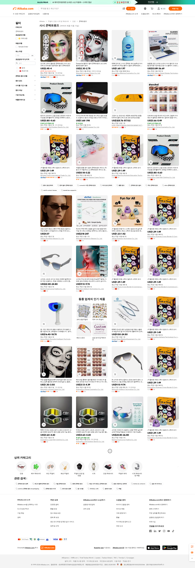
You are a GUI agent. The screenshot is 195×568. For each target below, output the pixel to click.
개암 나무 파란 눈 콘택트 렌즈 (98, 484)
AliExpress (65, 558)
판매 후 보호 (54, 517)
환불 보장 (53, 509)
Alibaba (42, 21)
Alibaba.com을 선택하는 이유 (27, 504)
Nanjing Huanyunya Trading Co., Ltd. (52, 289)
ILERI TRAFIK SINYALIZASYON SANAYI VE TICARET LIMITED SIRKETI (127, 125)
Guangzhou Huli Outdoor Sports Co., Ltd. (54, 127)
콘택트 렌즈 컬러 (136, 185)
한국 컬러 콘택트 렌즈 (66, 185)
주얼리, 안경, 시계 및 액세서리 (58, 21)
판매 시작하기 (154, 509)
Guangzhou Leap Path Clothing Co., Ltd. (161, 177)
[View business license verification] (118, 564)
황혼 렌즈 (121, 185)
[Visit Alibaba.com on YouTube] (168, 531)
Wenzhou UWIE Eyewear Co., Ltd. (87, 127)
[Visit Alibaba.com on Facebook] (150, 531)
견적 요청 (86, 509)
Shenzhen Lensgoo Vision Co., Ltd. (52, 75)
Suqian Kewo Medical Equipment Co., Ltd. (126, 339)
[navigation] (25, 236)
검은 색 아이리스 (157, 484)
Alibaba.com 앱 (118, 548)
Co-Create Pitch (23, 509)
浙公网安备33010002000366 (134, 565)
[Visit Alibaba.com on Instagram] (164, 531)
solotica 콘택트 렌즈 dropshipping (28, 489)
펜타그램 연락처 (48, 185)
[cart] (152, 9)
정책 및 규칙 (54, 526)
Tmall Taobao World (86, 558)
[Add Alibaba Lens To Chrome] (47, 547)
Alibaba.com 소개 (23, 500)
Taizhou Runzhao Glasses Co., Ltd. (52, 238)
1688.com (74, 558)
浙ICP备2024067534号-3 (155, 565)
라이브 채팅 (120, 509)
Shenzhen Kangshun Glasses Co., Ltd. (89, 238)
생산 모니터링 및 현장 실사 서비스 (62, 522)
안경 (73, 21)
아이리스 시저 (94, 489)
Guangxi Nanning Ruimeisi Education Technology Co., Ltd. (127, 175)
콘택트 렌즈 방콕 (23, 484)
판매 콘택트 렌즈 (77, 484)
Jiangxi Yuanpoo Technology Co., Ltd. (125, 238)
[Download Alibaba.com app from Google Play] (170, 547)
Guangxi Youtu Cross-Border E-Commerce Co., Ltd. (127, 287)
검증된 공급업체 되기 (156, 517)
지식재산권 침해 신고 (123, 522)
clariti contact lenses (50, 190)
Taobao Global (107, 558)
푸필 (120, 489)
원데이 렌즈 (108, 489)
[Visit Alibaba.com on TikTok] (173, 531)
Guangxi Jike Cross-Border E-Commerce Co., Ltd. (163, 287)
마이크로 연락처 (107, 185)
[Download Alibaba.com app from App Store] (153, 547)
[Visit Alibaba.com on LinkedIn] (155, 531)
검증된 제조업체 (89, 504)
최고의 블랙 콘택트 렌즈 (42, 484)
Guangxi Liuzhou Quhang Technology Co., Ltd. (163, 337)
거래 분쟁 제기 (121, 513)
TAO (115, 558)
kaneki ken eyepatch (69, 190)
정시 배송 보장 (55, 513)
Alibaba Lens (30, 548)
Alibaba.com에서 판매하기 (158, 504)
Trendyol (121, 558)
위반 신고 (119, 526)
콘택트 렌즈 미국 (51, 489)
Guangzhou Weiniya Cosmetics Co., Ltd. (126, 73)
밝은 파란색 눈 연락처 (120, 484)
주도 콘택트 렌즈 (153, 185)
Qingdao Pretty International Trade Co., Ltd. (55, 175)
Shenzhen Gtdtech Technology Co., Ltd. (90, 289)
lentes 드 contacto (139, 484)
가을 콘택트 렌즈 (61, 484)
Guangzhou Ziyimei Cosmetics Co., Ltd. (161, 127)
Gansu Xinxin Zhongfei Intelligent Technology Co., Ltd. (56, 339)
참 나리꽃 (80, 489)
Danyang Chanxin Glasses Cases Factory (90, 177)
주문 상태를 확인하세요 (157, 513)
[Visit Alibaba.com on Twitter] (159, 531)
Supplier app (99, 548)
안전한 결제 (54, 504)
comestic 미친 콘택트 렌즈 (87, 185)
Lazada (97, 558)
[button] (123, 8)
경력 (19, 517)
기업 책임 (20, 513)
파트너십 (152, 522)
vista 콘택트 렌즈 (169, 185)
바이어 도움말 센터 (123, 504)
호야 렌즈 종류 (66, 489)
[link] (192, 547)
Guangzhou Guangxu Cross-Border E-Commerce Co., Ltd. (163, 236)
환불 (117, 517)
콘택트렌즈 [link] (83, 21)
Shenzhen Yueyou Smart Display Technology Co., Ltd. (163, 73)
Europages (130, 558)
